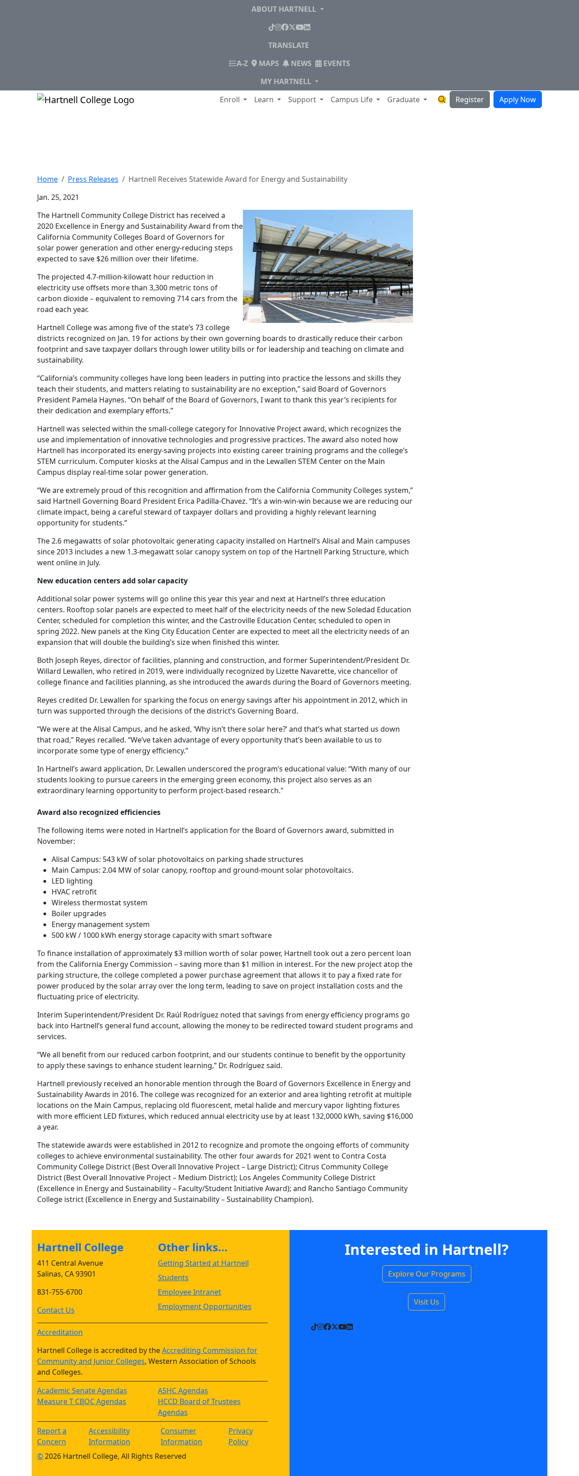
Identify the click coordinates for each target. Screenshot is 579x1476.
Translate (288, 45)
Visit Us (426, 1302)
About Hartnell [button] (285, 9)
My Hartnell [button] (287, 81)
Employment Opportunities (205, 1306)
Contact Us (56, 1310)
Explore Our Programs (426, 1274)
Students (173, 1277)
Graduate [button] (404, 99)
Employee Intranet (189, 1292)
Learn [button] (264, 99)
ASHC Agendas (183, 1391)
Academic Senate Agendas (82, 1391)
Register (470, 99)
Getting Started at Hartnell (203, 1263)
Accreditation (60, 1332)
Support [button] (303, 99)
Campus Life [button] (353, 99)
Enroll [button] (231, 99)
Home (47, 179)
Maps (268, 63)
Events (336, 63)
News (300, 63)
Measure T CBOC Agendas (81, 1401)
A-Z (242, 63)
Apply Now (517, 99)
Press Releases (93, 179)
